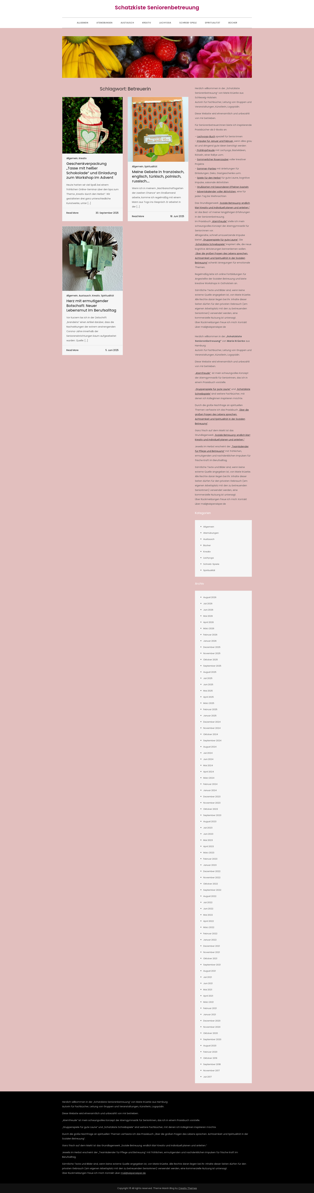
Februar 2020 (210, 1051)
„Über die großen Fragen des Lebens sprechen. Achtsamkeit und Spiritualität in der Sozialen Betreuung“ (221, 258)
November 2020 (211, 1026)
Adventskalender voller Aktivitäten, (216, 191)
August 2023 (209, 821)
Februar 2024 (210, 784)
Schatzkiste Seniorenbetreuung (157, 7)
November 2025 (211, 653)
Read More (72, 212)
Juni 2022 (208, 908)
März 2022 (208, 927)
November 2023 (211, 802)
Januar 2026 (210, 640)
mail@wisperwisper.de (133, 1173)
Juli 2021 (207, 977)
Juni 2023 (208, 833)
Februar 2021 (210, 1008)
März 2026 (208, 628)
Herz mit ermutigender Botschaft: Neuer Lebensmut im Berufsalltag (91, 305)
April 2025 (208, 696)
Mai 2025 (208, 690)
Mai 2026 (208, 616)
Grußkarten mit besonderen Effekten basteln (223, 187)
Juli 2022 (207, 902)
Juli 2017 (207, 1076)
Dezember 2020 (211, 1020)
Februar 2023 (210, 858)
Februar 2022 (210, 933)
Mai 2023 (208, 840)
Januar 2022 (210, 939)
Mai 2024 (208, 765)
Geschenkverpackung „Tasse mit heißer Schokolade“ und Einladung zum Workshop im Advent (91, 170)
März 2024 (208, 777)
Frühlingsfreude (205, 150)
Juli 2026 (207, 603)
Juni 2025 (208, 684)
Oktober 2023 (210, 809)
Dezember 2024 (212, 721)
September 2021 (212, 964)
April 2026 (208, 622)
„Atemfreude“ (219, 221)
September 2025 (212, 665)
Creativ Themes (187, 1188)
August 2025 (209, 672)
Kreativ (146, 22)
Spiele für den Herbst (209, 177)
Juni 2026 (208, 609)
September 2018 (212, 1064)
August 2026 (209, 597)
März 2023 (208, 852)
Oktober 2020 (210, 1033)
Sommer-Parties (206, 168)
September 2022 (212, 890)
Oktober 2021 (210, 958)
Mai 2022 (208, 914)
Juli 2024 (208, 753)
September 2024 (212, 740)
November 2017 (211, 1070)
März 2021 (208, 1002)
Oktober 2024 (210, 734)
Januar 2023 (210, 865)
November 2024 (212, 728)
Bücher (232, 22)
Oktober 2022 (210, 883)
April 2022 (208, 921)
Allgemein (82, 22)
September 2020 (212, 1039)
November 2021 (211, 952)
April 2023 (208, 846)
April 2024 (208, 771)
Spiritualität (212, 22)
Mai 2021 (207, 989)
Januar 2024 (210, 790)
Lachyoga (165, 22)
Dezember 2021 (211, 946)
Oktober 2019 (210, 1058)
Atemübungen (104, 22)
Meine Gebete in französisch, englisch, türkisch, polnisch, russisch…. (158, 176)
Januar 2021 (209, 1014)
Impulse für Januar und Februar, (215, 141)
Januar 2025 (210, 715)
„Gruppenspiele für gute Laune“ (220, 239)
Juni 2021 (208, 983)
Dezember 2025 (211, 647)
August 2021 (209, 970)
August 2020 (209, 1045)
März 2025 (208, 703)
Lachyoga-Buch (206, 136)
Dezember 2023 (211, 796)
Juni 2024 (208, 759)
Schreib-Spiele (188, 22)
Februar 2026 (210, 634)
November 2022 (211, 877)
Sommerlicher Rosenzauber (213, 159)
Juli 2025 (207, 678)
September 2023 (212, 815)
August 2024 (210, 746)
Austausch (127, 22)
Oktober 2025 (210, 659)
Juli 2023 (207, 827)
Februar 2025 (210, 709)
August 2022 (209, 896)
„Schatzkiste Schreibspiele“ (210, 244)
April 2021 (208, 995)
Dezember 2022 (211, 871)
